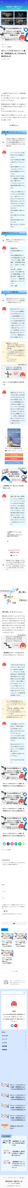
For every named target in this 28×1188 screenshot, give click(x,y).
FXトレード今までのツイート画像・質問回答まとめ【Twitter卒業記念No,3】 (7, 944)
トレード (5, 849)
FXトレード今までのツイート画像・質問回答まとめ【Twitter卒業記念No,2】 (20, 944)
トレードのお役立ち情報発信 (14, 1183)
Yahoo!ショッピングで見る (14, 462)
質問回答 (9, 849)
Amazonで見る (14, 455)
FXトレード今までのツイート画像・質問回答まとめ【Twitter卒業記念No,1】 (7, 961)
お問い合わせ (22, 1177)
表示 (16, 125)
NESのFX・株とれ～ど (14, 7)
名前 (3, 884)
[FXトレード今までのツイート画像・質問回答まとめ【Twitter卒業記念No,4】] (16, 843)
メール (4, 891)
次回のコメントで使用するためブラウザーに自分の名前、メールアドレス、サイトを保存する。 (13, 906)
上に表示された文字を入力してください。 (12, 914)
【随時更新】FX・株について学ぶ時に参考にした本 (18, 1143)
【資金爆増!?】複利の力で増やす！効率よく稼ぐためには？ (18, 1153)
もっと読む (15, 971)
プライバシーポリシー (12, 1177)
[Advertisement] (14, 75)
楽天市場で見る (14, 458)
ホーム (4, 1177)
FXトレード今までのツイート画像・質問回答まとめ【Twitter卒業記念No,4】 (18, 1087)
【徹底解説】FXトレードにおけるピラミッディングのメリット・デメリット (18, 1164)
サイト (3, 898)
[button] (11, 555)
